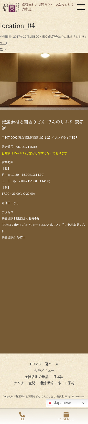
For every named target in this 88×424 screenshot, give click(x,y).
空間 (31, 382)
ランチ (19, 382)
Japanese (62, 403)
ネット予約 (66, 382)
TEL (22, 419)
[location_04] (44, 104)
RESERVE (66, 419)
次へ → (5, 49)
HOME (35, 363)
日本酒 (58, 376)
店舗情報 (46, 382)
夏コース (51, 363)
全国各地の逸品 (37, 376)
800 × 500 (40, 36)
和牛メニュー (44, 370)
